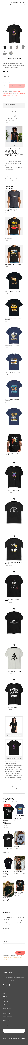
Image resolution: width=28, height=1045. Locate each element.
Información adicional (10, 104)
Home (4, 16)
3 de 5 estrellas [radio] (8, 930)
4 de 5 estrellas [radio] (10, 930)
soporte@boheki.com (7, 1016)
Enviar (20, 952)
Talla (5, 76)
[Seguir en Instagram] (9, 985)
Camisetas (8, 16)
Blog (4, 1004)
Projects (4, 999)
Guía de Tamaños (7, 82)
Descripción (8, 102)
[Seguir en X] (6, 985)
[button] (23, 23)
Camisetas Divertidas (17, 91)
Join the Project (17, 6)
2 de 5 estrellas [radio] (6, 930)
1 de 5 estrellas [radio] (4, 930)
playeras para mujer (21, 93)
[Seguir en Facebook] (3, 985)
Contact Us (5, 1001)
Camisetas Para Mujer (15, 16)
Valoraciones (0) (9, 107)
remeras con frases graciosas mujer (10, 95)
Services (5, 996)
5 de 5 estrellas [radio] (12, 930)
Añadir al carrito (16, 85)
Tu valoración (6, 928)
